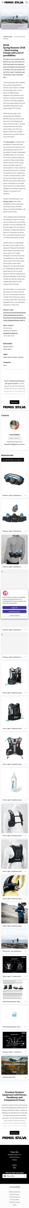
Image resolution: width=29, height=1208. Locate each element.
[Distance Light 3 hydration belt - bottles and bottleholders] (14, 514)
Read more (14, 402)
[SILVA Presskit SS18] (14, 1065)
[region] (14, 604)
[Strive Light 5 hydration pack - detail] (14, 747)
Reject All (14, 607)
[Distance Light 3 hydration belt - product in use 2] (14, 644)
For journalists (14, 1199)
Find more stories (14, 1202)
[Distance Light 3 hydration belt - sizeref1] (14, 549)
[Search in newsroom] (26, 2)
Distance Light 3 (8, 346)
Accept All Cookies (14, 611)
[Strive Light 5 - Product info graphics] (14, 964)
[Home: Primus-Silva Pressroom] (14, 2)
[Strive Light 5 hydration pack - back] (14, 711)
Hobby (5, 357)
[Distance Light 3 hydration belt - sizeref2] (14, 585)
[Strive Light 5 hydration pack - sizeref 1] (14, 818)
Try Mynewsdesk (14, 1197)
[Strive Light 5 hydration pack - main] (14, 675)
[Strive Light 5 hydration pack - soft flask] (14, 782)
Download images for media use (13, 460)
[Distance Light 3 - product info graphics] (14, 1040)
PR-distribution (14, 1194)
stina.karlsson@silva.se (10, 333)
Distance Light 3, (8, 201)
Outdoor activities (17, 357)
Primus (14, 1165)
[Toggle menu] (3, 2)
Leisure (9, 357)
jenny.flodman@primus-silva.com (14, 444)
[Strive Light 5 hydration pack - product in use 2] (14, 913)
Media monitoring (14, 1192)
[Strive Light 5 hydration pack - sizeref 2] (14, 854)
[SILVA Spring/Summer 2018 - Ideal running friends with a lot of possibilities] (14, 989)
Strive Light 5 (10, 142)
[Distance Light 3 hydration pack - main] (14, 478)
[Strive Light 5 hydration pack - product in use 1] (14, 885)
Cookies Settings (14, 615)
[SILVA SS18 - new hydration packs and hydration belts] (14, 939)
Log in (14, 1205)
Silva (4, 365)
